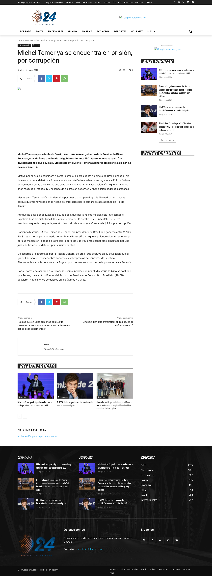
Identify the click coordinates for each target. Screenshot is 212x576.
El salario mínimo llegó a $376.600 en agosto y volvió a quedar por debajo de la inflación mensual (176, 126)
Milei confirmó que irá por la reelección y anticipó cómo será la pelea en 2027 (35, 404)
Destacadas (23, 397)
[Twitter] (183, 2)
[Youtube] (192, 2)
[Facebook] (174, 2)
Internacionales (32, 40)
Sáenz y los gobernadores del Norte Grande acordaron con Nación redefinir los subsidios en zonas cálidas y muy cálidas (175, 91)
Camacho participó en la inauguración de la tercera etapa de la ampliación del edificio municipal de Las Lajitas (114, 405)
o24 (21, 70)
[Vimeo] (188, 2)
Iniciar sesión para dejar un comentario (38, 436)
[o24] (31, 346)
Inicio (20, 40)
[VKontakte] (176, 540)
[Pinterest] (56, 78)
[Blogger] (144, 540)
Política (36, 45)
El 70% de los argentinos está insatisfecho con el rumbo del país (75, 404)
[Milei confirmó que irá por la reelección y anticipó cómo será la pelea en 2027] (36, 386)
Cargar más (166, 140)
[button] (190, 31)
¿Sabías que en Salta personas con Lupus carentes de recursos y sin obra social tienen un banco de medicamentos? (44, 325)
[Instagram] (179, 2)
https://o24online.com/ (54, 349)
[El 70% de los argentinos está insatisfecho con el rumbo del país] (75, 386)
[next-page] (25, 416)
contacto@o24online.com (89, 549)
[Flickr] (160, 540)
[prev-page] (20, 416)
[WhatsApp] (64, 78)
